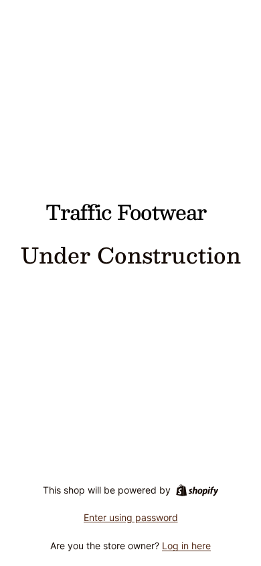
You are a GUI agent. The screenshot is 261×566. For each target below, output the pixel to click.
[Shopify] (197, 490)
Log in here (186, 545)
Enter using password (131, 517)
